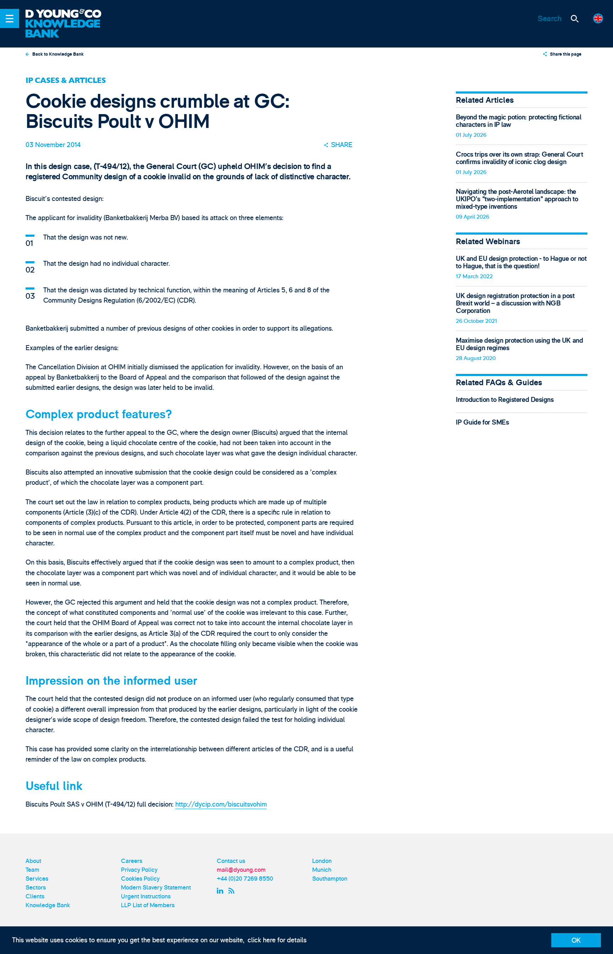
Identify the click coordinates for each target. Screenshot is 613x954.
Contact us (231, 861)
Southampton (329, 878)
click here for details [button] (277, 940)
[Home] (69, 14)
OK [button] (576, 940)
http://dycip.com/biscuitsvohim (221, 804)
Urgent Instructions (146, 896)
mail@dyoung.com (241, 870)
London (322, 861)
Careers (131, 861)
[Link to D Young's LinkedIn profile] (221, 890)
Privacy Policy (139, 870)
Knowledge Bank (48, 905)
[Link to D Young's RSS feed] (233, 890)
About (33, 861)
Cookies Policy (140, 878)
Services (37, 878)
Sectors (36, 887)
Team (32, 870)
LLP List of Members (148, 905)
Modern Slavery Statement (156, 887)
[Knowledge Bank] (69, 29)
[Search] (575, 18)
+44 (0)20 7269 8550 (245, 878)
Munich (321, 870)
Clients (35, 896)
